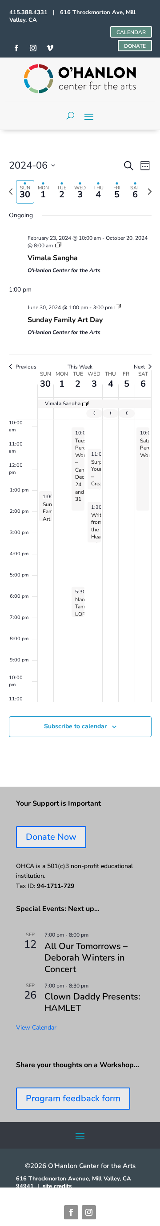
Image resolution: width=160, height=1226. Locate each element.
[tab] (25, 192)
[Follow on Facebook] (71, 1212)
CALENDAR (131, 32)
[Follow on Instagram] (89, 1212)
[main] (80, 458)
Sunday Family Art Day (65, 320)
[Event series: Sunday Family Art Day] (118, 307)
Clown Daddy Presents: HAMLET (92, 1002)
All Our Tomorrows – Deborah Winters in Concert (86, 957)
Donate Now (51, 837)
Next (139, 366)
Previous (26, 366)
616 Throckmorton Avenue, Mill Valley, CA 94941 (73, 1182)
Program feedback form (73, 1098)
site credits (57, 1186)
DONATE (135, 46)
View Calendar (36, 1027)
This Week (80, 366)
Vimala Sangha (53, 258)
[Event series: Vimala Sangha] (58, 245)
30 (45, 384)
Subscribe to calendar (75, 726)
